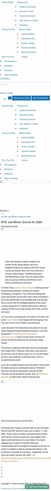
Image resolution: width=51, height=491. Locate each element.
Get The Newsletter (40, 98)
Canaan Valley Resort (24, 287)
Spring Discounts (28, 52)
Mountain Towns (26, 11)
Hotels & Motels (28, 43)
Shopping (24, 25)
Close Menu (5, 78)
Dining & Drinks (8, 29)
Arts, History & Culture (29, 20)
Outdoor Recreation (28, 6)
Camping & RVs (28, 38)
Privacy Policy (6, 488)
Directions (8, 65)
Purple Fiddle (12, 319)
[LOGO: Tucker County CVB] (5, 99)
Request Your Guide (21, 98)
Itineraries (8, 70)
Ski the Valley (7, 2)
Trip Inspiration (10, 61)
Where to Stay (25, 29)
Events (24, 56)
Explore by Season (28, 15)
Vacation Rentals (28, 47)
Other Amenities (11, 74)
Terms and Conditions (19, 488)
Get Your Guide (6, 93)
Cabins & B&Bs (28, 34)
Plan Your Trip (8, 56)
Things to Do (22, 2)
